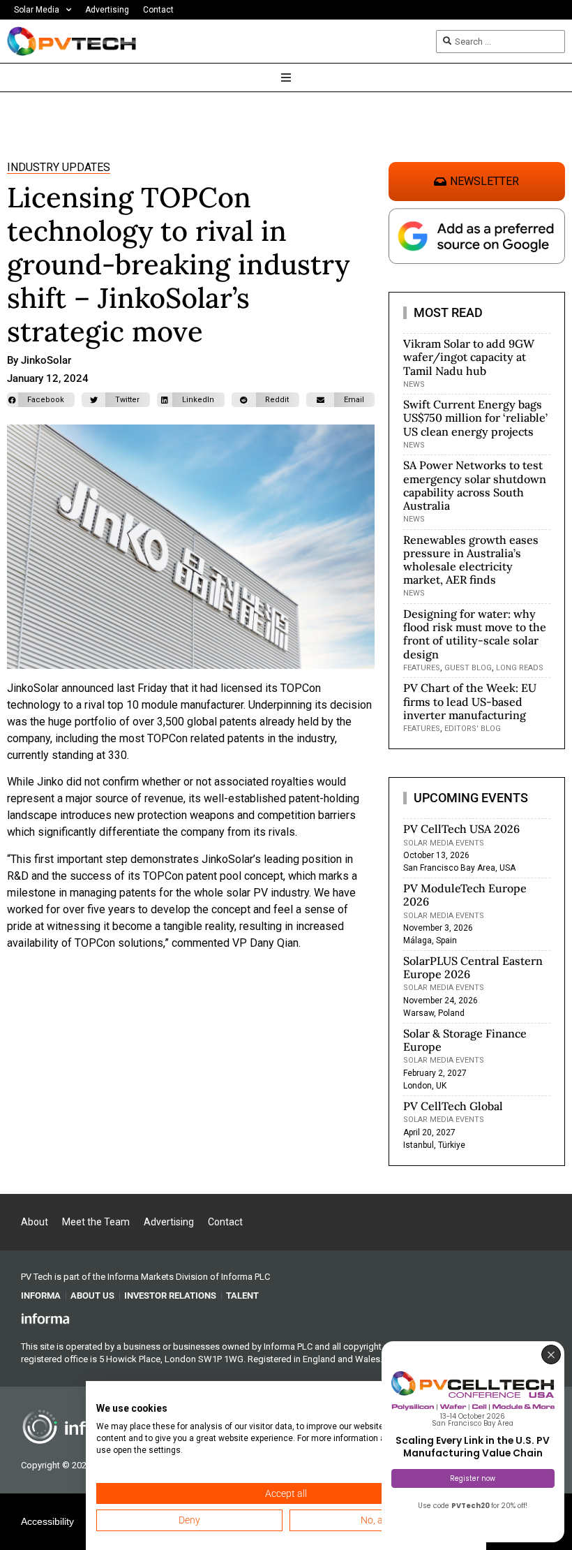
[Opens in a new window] (45, 1318)
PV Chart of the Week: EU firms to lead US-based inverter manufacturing (469, 701)
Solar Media (36, 10)
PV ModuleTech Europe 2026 (465, 894)
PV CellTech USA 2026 (461, 829)
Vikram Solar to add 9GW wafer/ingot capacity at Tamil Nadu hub (468, 357)
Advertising (107, 10)
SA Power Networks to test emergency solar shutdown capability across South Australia (474, 485)
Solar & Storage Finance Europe (465, 1040)
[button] (41, 399)
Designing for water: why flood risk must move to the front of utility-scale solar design (474, 634)
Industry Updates (58, 167)
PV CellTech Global (453, 1106)
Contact (158, 10)
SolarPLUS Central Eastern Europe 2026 (473, 967)
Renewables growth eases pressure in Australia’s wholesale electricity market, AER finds (471, 560)
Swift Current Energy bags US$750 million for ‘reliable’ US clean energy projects (475, 417)
